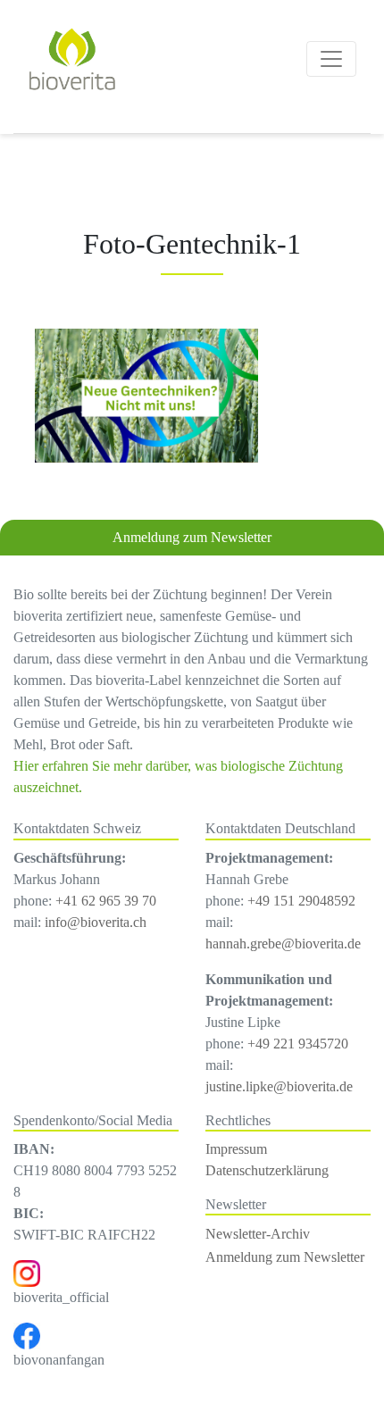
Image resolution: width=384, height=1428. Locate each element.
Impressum (236, 1149)
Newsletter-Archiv (257, 1233)
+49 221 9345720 (297, 1043)
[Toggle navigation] (331, 59)
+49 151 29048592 (301, 900)
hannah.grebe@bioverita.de (283, 943)
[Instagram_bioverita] (26, 1272)
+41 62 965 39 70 (105, 900)
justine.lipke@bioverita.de (279, 1086)
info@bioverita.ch (95, 922)
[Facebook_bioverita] (26, 1334)
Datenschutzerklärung (267, 1170)
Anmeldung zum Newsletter (192, 537)
